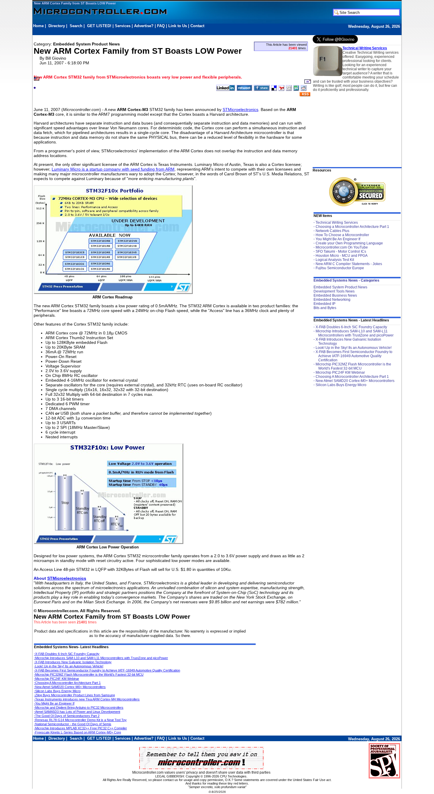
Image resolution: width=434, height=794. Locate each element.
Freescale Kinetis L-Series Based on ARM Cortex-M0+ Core (77, 732)
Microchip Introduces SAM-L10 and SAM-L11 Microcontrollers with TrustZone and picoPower (101, 658)
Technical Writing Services (364, 48)
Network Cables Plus (332, 231)
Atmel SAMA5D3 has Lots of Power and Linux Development (77, 711)
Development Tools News (334, 291)
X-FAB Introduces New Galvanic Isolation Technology (73, 662)
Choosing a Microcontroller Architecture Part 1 (352, 227)
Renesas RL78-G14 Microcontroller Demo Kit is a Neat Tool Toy (80, 720)
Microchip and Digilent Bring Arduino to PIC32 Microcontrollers (78, 707)
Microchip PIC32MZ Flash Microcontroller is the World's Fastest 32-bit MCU (88, 674)
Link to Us (177, 26)
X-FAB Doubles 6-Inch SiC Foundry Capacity (66, 654)
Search (76, 26)
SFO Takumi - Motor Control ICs (341, 251)
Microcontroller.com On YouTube (342, 247)
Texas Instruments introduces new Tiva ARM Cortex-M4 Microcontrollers (87, 699)
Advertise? (144, 26)
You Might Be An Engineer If (338, 239)
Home (38, 26)
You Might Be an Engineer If (54, 703)
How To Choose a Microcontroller (342, 235)
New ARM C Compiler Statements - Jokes (349, 264)
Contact (197, 26)
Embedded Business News (335, 295)
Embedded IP (324, 304)
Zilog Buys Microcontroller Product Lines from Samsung (74, 695)
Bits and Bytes (325, 308)
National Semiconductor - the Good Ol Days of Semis (72, 724)
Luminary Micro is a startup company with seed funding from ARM (113, 169)
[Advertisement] (140, 31)
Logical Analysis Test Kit (335, 260)
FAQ (161, 26)
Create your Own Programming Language (349, 243)
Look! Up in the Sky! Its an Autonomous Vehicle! (68, 666)
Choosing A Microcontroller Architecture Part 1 (67, 682)
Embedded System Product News (340, 287)
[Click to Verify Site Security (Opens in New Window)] (357, 191)
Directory (56, 26)
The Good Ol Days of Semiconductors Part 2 (66, 716)
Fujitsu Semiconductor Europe (340, 268)
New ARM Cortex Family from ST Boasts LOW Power (75, 3)
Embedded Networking (332, 300)
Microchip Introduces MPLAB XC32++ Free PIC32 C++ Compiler (80, 728)
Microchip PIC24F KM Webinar (56, 678)
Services (122, 26)
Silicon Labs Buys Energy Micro (57, 691)
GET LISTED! (99, 26)
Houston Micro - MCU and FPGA (342, 256)
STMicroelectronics (240, 109)
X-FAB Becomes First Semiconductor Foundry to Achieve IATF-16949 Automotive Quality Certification (107, 670)
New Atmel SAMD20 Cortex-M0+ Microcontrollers (70, 687)
